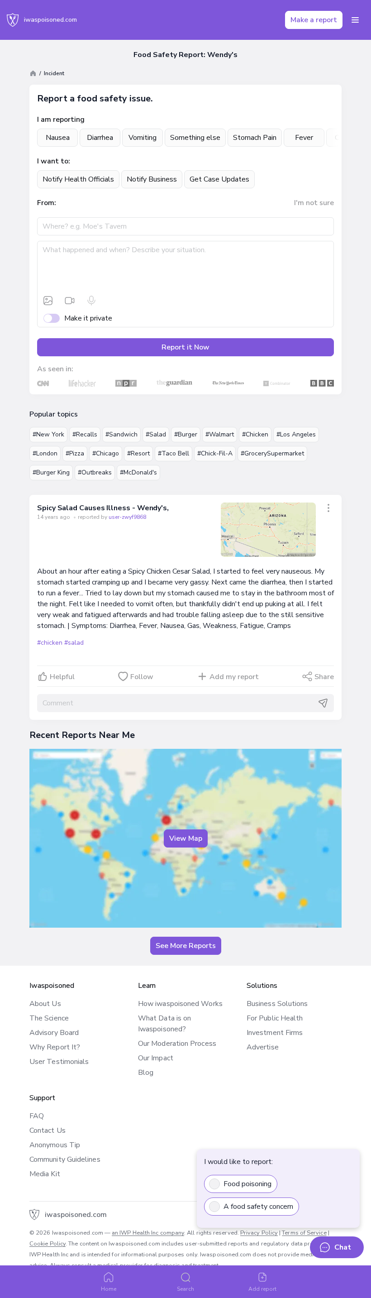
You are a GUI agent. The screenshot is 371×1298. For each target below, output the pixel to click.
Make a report (313, 20)
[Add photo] (48, 300)
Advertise (263, 1047)
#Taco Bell (173, 453)
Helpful (62, 677)
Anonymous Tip (54, 1145)
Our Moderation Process (177, 1044)
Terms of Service (304, 1233)
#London (45, 453)
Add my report (234, 677)
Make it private (88, 318)
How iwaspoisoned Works (180, 1004)
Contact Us (47, 1130)
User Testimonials (59, 1062)
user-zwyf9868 (127, 517)
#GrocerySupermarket (272, 453)
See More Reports (186, 946)
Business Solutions (277, 1004)
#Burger (185, 434)
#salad (74, 642)
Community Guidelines (64, 1159)
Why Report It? (54, 1047)
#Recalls (84, 434)
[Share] (328, 508)
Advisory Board (54, 1033)
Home (108, 1289)
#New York (48, 434)
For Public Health (275, 1018)
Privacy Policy (259, 1233)
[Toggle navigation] (355, 20)
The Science (49, 1018)
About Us (45, 1004)
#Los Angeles (296, 434)
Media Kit (44, 1174)
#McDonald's (138, 472)
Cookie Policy (47, 1244)
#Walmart (219, 434)
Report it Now (185, 347)
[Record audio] (91, 300)
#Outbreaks (95, 472)
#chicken (49, 642)
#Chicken (255, 434)
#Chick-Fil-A (215, 453)
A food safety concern (258, 1207)
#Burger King (51, 472)
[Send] (323, 703)
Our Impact (155, 1058)
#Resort (138, 453)
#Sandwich (121, 434)
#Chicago (105, 453)
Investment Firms (275, 1033)
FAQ (36, 1116)
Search (185, 1289)
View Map (185, 838)
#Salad (156, 434)
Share (324, 677)
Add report (262, 1289)
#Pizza (75, 453)
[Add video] (69, 300)
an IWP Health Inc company (148, 1233)
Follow (141, 677)
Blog (145, 1073)
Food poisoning (247, 1184)
